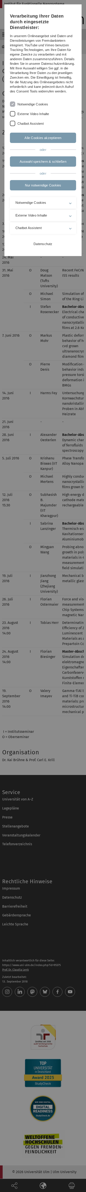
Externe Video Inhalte (33, 114)
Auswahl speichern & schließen (43, 161)
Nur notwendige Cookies (43, 185)
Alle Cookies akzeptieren (42, 138)
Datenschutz (43, 244)
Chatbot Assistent (30, 123)
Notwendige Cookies (32, 104)
